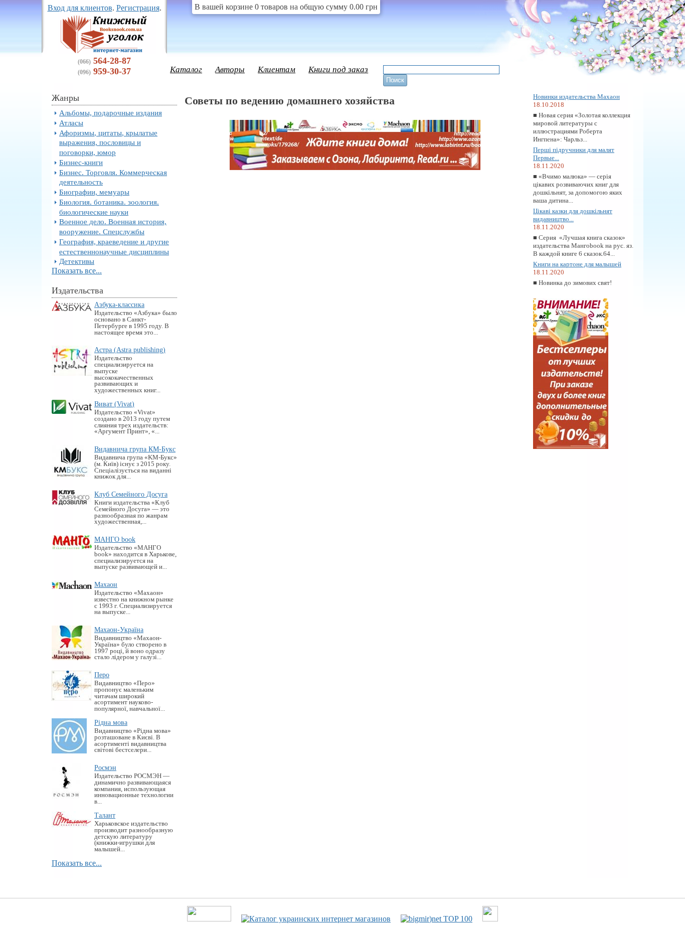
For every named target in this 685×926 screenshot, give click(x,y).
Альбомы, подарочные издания (110, 112)
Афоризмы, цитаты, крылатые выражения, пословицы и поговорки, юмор (108, 142)
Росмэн (105, 767)
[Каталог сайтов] (490, 918)
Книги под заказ (338, 69)
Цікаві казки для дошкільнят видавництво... (572, 215)
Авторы (230, 69)
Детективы (76, 261)
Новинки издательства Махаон (576, 96)
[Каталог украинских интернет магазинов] (316, 918)
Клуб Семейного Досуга (130, 494)
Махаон (105, 584)
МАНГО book (114, 539)
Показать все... (77, 270)
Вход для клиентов (80, 8)
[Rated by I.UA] (209, 918)
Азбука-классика (119, 304)
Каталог (186, 69)
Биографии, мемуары (94, 192)
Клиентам (276, 69)
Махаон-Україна (118, 630)
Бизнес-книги (81, 162)
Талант (104, 815)
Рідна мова (110, 722)
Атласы (71, 122)
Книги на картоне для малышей (577, 264)
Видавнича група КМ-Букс (135, 449)
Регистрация (137, 8)
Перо (101, 675)
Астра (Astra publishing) (129, 350)
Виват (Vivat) (114, 404)
